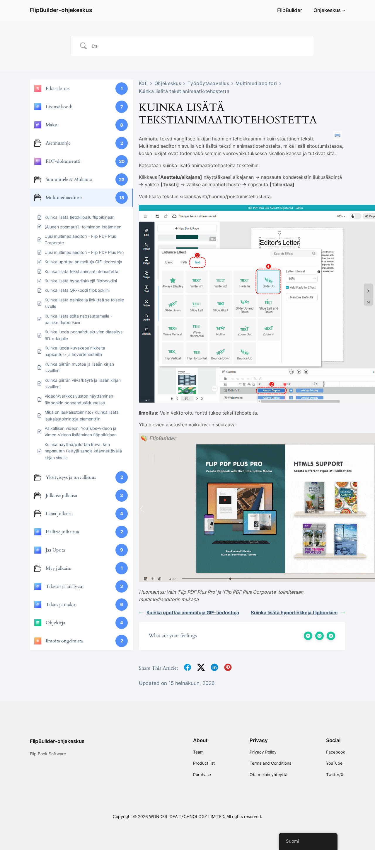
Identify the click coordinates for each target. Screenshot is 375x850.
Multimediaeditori (256, 83)
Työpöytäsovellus (208, 83)
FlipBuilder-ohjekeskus (61, 9)
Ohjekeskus (327, 10)
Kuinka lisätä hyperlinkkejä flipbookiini (294, 612)
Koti (143, 83)
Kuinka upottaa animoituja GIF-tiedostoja (192, 612)
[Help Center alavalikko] (343, 10)
